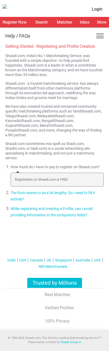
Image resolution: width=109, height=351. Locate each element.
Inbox (84, 22)
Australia (82, 260)
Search (41, 22)
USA (22, 260)
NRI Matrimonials (53, 266)
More (101, 22)
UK (49, 260)
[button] (100, 36)
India (11, 260)
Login (97, 9)
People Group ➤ (70, 342)
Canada (36, 260)
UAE (97, 260)
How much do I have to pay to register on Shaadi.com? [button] (55, 167)
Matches (64, 22)
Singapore (63, 260)
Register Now (14, 22)
